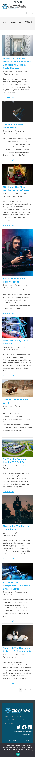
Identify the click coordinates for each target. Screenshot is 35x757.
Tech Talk (15, 74)
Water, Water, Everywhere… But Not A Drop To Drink (16, 585)
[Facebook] (24, 727)
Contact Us (8, 723)
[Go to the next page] (30, 690)
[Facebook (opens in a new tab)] (17, 2)
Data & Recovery (10, 134)
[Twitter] (18, 727)
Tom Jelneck (9, 71)
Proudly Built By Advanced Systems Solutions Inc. (20, 740)
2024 (6, 25)
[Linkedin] (30, 727)
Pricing (6, 720)
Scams (19, 134)
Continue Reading (8, 97)
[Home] (2, 25)
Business (8, 74)
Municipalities (16, 409)
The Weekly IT (18, 720)
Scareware (13, 290)
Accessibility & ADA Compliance (23, 731)
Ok (18, 754)
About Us (7, 716)
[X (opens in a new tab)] (14, 2)
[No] (33, 750)
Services (20, 716)
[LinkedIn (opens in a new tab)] (20, 2)
